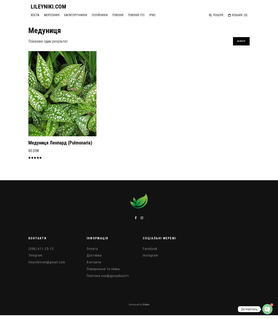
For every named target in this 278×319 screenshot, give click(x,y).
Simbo (146, 304)
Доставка (94, 255)
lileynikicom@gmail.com (46, 262)
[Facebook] (136, 217)
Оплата (92, 249)
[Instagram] (142, 217)
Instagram (150, 255)
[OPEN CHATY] (267, 309)
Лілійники (100, 15)
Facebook (150, 249)
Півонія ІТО (136, 15)
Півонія (117, 15)
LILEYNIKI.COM (48, 6)
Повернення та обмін (103, 269)
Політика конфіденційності (108, 276)
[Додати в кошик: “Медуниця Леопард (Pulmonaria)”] (37, 127)
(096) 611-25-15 (41, 249)
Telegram (35, 255)
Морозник (52, 15)
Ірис (152, 15)
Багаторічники (75, 15)
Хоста (35, 15)
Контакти (94, 262)
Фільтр (241, 41)
